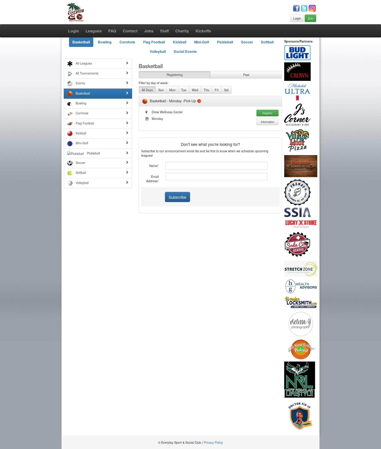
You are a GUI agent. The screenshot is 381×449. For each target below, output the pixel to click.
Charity (182, 31)
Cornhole (127, 42)
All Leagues (83, 63)
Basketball (81, 42)
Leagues (94, 31)
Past (246, 74)
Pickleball (225, 42)
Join (310, 18)
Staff (164, 31)
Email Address (152, 178)
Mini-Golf (201, 42)
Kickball (179, 42)
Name (153, 165)
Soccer (247, 42)
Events (80, 83)
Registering (175, 74)
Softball (267, 42)
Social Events (185, 51)
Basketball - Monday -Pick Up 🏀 (175, 100)
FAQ (112, 31)
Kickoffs (203, 31)
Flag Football (154, 42)
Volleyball (158, 51)
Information (267, 122)
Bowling (105, 42)
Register (267, 113)
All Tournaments (86, 73)
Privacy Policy (213, 442)
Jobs (148, 31)
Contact (130, 31)
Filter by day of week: (153, 83)
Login (297, 18)
